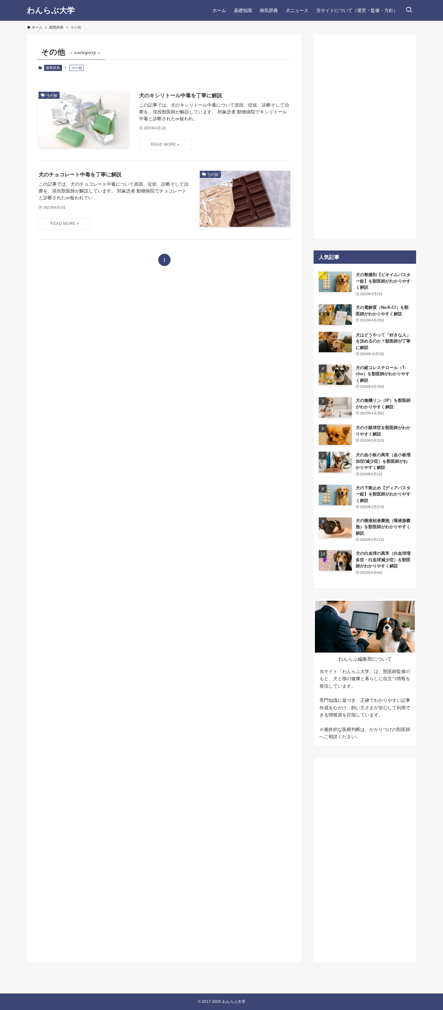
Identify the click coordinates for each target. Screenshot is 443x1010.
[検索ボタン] (409, 10)
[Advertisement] (365, 137)
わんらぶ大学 (51, 10)
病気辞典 (53, 68)
